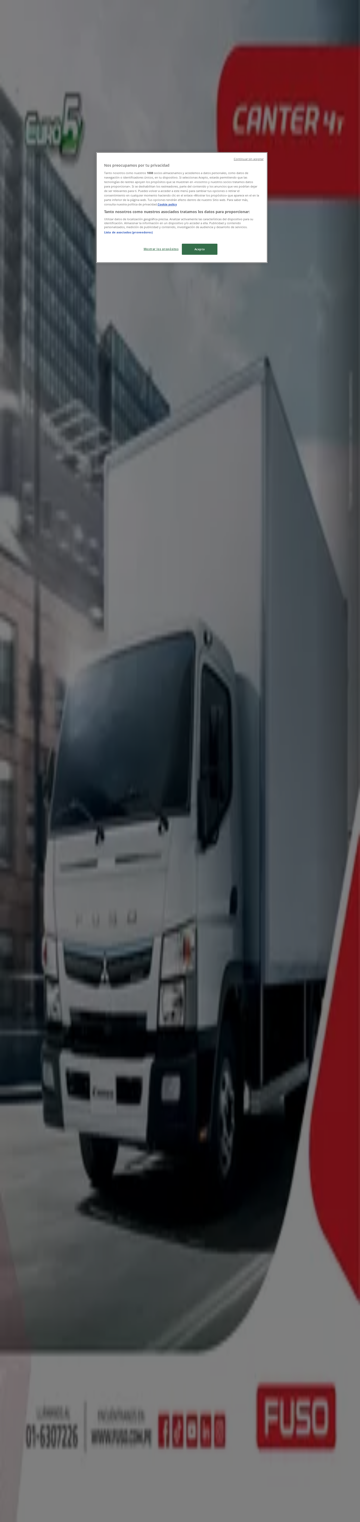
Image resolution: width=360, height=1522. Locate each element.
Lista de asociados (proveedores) (128, 232)
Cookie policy (167, 204)
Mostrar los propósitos (161, 249)
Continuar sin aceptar (249, 159)
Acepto (199, 249)
